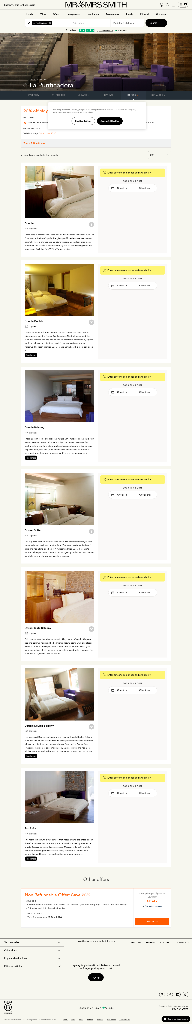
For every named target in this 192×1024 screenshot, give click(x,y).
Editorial (144, 14)
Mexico (45, 80)
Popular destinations (15, 958)
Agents (90, 1020)
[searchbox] (62, 23)
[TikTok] (185, 994)
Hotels (29, 14)
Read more (31, 355)
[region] (97, 115)
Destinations (112, 14)
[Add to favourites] (24, 85)
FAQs (73, 1020)
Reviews (108, 95)
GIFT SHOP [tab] (165, 942)
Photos (60, 95)
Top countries (11, 942)
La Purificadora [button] (40, 23)
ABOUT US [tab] (135, 942)
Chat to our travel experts (177, 1019)
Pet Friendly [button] (91, 224)
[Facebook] (170, 994)
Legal (65, 1020)
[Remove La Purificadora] (50, 23)
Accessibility (124, 1020)
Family (129, 14)
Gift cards (111, 1020)
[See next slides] (88, 192)
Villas (43, 14)
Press (81, 1020)
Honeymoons (73, 14)
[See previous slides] (30, 192)
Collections (10, 950)
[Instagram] (162, 994)
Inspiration (93, 14)
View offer (152, 922)
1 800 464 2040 (179, 1009)
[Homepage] (96, 4)
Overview (33, 95)
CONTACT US (183, 942)
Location (83, 95)
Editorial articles (13, 966)
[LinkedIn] (178, 994)
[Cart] (173, 4)
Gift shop (161, 14)
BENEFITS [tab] (151, 942)
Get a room (158, 95)
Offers (56, 14)
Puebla (34, 80)
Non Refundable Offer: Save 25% (57, 894)
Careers (100, 1020)
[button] (161, 5)
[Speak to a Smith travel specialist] (161, 5)
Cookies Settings (83, 121)
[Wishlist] (167, 4)
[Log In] (183, 4)
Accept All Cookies (109, 121)
